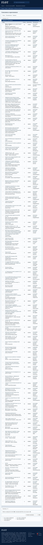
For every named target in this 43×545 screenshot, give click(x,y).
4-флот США (7, 440)
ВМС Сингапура (8, 176)
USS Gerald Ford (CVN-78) (10, 93)
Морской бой (8, 252)
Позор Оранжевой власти (10, 413)
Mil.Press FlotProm (12, 533)
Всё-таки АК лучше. (9, 300)
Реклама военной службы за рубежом (13, 143)
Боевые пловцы (8, 315)
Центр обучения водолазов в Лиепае (13, 118)
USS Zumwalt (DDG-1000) (10, 134)
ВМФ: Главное (11, 8)
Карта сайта (30, 536)
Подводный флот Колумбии (11, 495)
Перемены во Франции (10, 113)
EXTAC (6, 463)
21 (15, 485)
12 (18, 36)
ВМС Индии (7, 55)
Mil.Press (14, 534)
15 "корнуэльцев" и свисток (11, 481)
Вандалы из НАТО (9, 226)
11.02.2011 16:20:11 (37, 238)
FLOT (4, 2)
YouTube (39, 533)
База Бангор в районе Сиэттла (11, 422)
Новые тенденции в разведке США (12, 341)
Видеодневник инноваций (20, 5)
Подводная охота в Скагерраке (11, 371)
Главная (2, 8)
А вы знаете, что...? (9, 436)
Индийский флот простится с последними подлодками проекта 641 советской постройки (13, 311)
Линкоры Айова (8, 267)
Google (14, 541)
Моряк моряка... (8, 336)
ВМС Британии (8, 75)
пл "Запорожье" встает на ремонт (12, 271)
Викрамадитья (8, 123)
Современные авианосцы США (11, 66)
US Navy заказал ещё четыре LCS (12, 197)
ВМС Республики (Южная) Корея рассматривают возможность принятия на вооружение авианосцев (13, 129)
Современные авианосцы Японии (12, 79)
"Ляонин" (7, 152)
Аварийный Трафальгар (10, 501)
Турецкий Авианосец (9, 201)
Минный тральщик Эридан (10, 347)
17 (13, 152)
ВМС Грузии (7, 427)
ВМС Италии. (8, 408)
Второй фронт (8, 485)
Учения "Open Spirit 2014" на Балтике (13, 109)
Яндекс (10, 541)
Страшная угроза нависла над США (12, 215)
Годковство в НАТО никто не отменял (13, 459)
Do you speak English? (17, 24)
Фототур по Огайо (9, 285)
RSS (40, 20)
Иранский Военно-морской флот (12, 172)
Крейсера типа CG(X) (9, 281)
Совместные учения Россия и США (12, 397)
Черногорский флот (9, 238)
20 (9, 71)
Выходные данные (31, 533)
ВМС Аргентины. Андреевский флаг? (12, 88)
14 (20, 62)
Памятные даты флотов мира (11, 351)
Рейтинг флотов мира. (9, 36)
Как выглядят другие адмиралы (11, 70)
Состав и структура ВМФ (10, 5)
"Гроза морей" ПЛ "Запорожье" (11, 191)
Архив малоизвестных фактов (11, 477)
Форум (6, 8)
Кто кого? (7, 246)
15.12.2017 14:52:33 (37, 84)
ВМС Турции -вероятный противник (12, 104)
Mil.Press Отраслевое (5, 533)
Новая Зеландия (8, 445)
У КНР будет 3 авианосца (10, 51)
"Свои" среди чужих (9, 418)
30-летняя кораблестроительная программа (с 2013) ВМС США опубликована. (12, 46)
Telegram (40, 535)
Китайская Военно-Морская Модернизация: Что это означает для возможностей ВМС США (13, 61)
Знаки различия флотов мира (11, 454)
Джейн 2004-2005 (9, 473)
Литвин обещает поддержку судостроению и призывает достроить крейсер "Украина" (13, 306)
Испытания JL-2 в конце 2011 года (12, 209)
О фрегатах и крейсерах (10, 167)
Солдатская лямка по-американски (12, 320)
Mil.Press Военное (23, 532)
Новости (2, 5)
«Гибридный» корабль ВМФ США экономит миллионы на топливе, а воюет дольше (12, 162)
